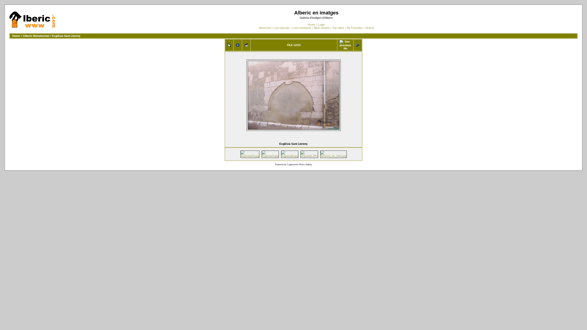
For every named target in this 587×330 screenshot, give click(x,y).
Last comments (301, 28)
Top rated (338, 28)
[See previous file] (345, 45)
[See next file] (358, 45)
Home (311, 24)
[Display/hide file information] (238, 45)
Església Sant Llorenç (66, 36)
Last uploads (282, 28)
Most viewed (321, 28)
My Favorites (355, 28)
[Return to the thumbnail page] (229, 45)
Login (321, 24)
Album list (265, 28)
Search (369, 28)
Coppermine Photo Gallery (299, 164)
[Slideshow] (246, 45)
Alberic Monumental (36, 36)
